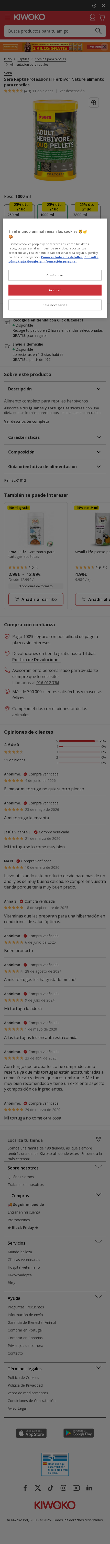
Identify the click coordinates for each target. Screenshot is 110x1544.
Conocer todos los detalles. (62, 257)
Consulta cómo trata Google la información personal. (53, 259)
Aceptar (55, 290)
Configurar (55, 275)
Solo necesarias (55, 305)
